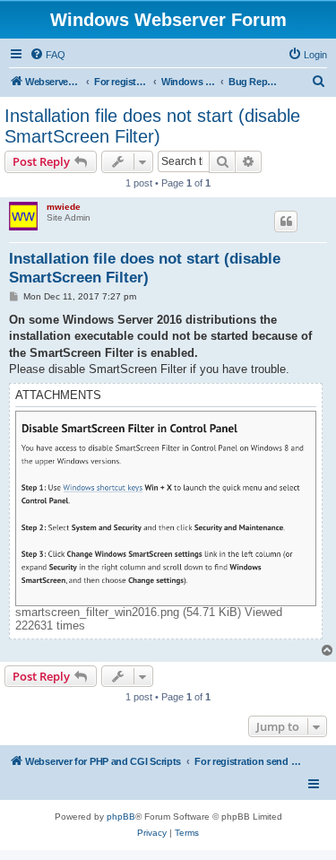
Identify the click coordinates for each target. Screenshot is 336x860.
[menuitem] (47, 54)
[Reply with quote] (285, 221)
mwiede (64, 207)
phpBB (121, 816)
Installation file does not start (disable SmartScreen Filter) (152, 126)
